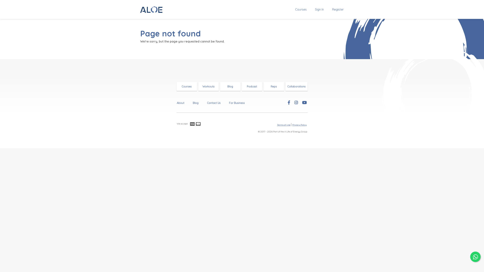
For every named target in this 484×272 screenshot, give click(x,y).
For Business (237, 103)
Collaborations (296, 86)
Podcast (252, 86)
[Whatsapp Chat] (475, 257)
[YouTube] (304, 103)
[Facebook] (289, 103)
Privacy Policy (299, 124)
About (180, 103)
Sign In (319, 9)
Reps (274, 86)
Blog (230, 86)
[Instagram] (296, 103)
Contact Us (214, 103)
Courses (301, 9)
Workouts (208, 86)
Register (338, 9)
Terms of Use (283, 124)
